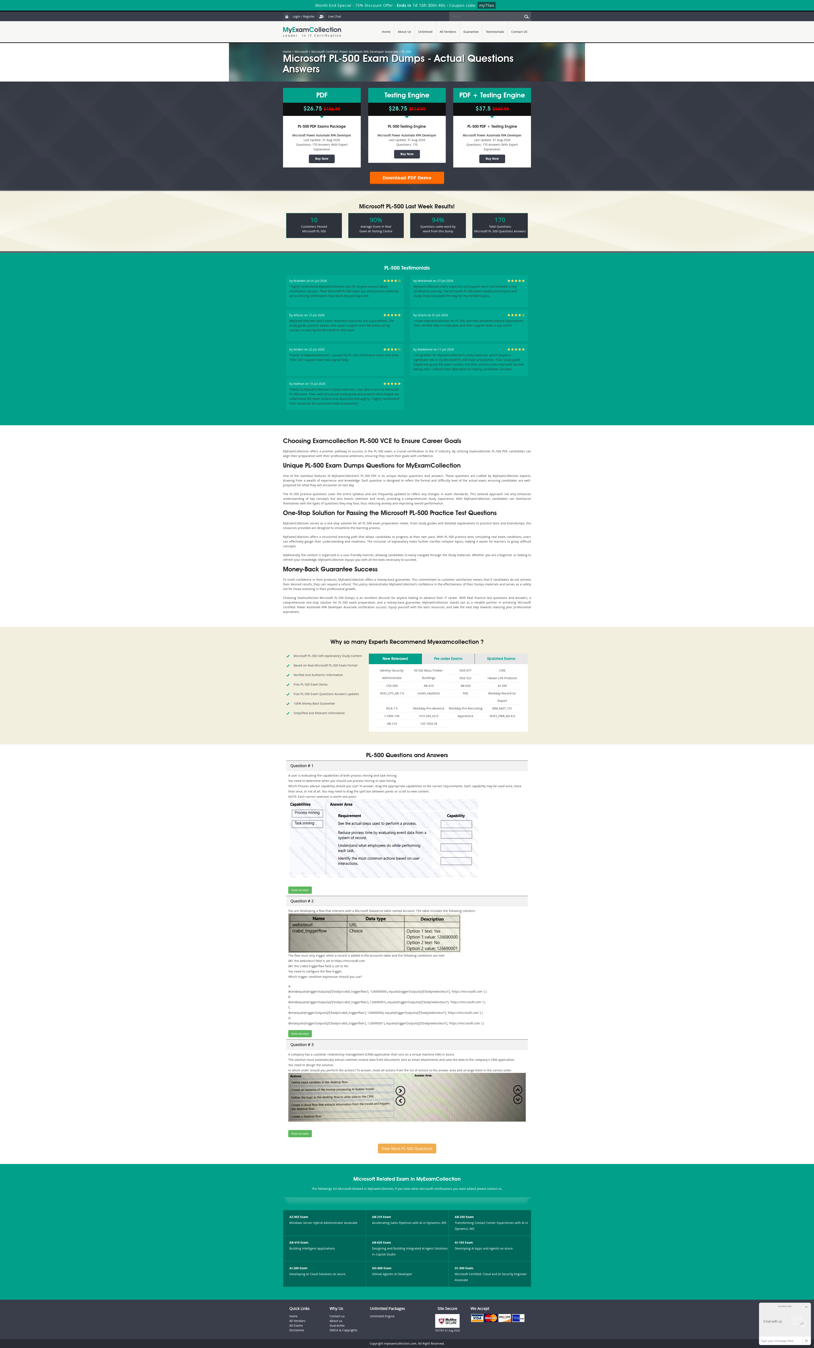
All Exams (296, 1325)
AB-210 (392, 724)
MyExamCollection (312, 32)
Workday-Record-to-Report (502, 697)
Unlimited (425, 32)
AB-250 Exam (464, 1217)
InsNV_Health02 (429, 693)
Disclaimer (296, 1330)
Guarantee (471, 32)
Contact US (519, 32)
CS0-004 (392, 686)
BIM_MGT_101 (502, 708)
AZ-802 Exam (298, 1217)
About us (336, 1321)
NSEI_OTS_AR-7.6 (392, 693)
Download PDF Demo (407, 177)
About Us (404, 32)
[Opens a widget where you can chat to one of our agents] (785, 1324)
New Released (395, 659)
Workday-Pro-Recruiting (465, 708)
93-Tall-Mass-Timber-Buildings (429, 674)
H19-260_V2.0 (428, 716)
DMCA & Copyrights (343, 1330)
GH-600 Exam (382, 1268)
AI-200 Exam (298, 1268)
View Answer (300, 890)
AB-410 (429, 686)
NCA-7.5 (392, 708)
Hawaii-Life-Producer (502, 678)
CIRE (502, 670)
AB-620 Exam (381, 1242)
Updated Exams (501, 659)
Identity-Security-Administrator (392, 674)
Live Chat (334, 16)
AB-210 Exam (381, 1217)
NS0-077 (465, 670)
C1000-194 (392, 716)
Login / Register (304, 16)
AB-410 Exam (298, 1242)
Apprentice (465, 716)
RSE (465, 693)
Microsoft (301, 52)
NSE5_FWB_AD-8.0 (502, 716)
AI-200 (502, 686)
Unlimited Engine (382, 1316)
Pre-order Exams (448, 659)
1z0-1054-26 (428, 724)
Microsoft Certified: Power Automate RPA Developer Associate (354, 52)
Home (386, 32)
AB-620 (466, 686)
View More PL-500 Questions (407, 1148)
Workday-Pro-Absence (428, 708)
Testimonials (495, 32)
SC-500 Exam (464, 1268)
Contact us (337, 1316)
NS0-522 (465, 678)
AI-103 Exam (464, 1242)
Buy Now (321, 159)
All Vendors (448, 32)
